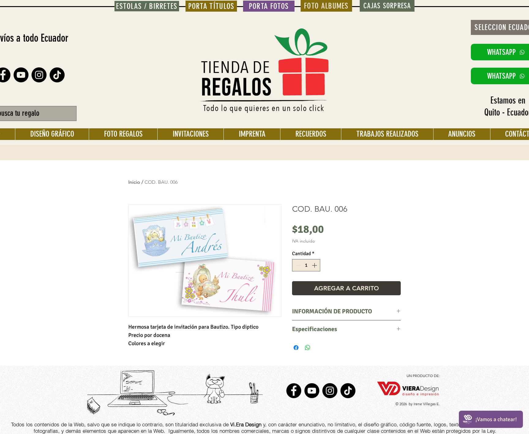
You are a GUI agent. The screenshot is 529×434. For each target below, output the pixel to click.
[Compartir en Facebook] (296, 347)
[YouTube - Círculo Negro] (20, 74)
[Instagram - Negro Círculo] (39, 74)
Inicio (134, 182)
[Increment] (315, 265)
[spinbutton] (306, 265)
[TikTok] (57, 74)
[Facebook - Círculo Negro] (293, 390)
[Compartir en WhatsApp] (307, 347)
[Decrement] (297, 265)
